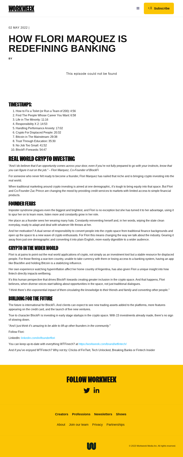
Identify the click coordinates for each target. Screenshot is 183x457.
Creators (61, 414)
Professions (81, 414)
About (61, 424)
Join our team (78, 424)
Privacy (97, 424)
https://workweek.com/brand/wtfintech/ (103, 344)
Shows (121, 414)
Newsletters (103, 414)
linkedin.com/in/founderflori (38, 337)
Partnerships (116, 424)
